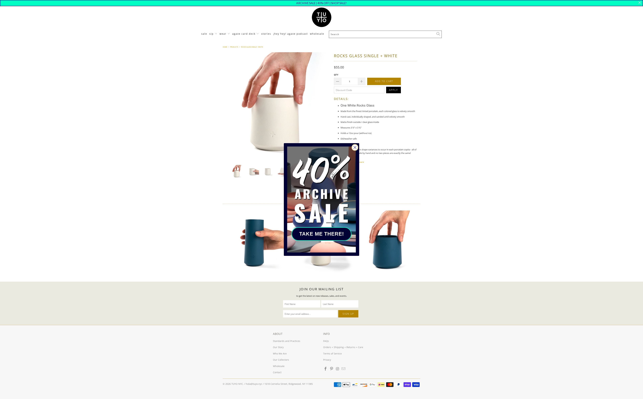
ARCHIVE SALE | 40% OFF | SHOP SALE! (321, 3)
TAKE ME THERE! (321, 234)
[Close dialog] (355, 147)
